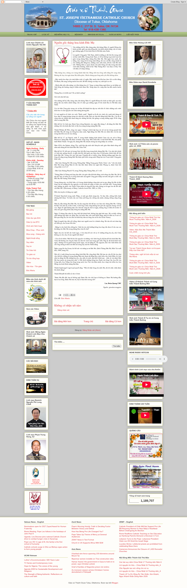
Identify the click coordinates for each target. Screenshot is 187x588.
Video (28, 262)
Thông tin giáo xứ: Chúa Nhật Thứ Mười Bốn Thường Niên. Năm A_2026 (144, 262)
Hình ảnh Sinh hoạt (34, 226)
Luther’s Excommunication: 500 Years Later (41, 560)
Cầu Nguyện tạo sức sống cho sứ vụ (134, 568)
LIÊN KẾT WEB (132, 34)
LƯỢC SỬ (45, 34)
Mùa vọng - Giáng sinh (35, 234)
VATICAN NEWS (115, 34)
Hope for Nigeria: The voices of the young (41, 566)
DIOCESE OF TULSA (96, 34)
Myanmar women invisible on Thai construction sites (93, 559)
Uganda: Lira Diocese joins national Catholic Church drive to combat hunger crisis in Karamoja (45, 538)
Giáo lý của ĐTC (33, 222)
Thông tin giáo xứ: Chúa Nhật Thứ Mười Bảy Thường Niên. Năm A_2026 (144, 237)
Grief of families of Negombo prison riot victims (90, 567)
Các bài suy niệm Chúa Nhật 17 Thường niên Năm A (140, 562)
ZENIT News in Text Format (83, 540)
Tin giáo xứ (30, 254)
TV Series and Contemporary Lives (38, 563)
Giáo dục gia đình (33, 218)
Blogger (115, 583)
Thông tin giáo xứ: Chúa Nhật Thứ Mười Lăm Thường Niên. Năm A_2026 (144, 268)
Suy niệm (30, 242)
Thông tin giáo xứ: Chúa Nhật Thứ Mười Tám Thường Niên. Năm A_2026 (144, 224)
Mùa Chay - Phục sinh (35, 230)
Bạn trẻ (29, 214)
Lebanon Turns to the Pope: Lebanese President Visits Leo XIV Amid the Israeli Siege (138, 540)
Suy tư (29, 246)
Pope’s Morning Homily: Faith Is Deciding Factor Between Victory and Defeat (91, 527)
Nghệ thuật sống (33, 238)
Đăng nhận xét (63, 310)
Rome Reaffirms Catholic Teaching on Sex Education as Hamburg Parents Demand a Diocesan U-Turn (140, 535)
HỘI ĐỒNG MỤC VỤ (62, 34)
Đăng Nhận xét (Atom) (92, 330)
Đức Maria (65, 298)
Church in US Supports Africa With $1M (87, 543)
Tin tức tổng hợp (33, 258)
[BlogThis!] (67, 295)
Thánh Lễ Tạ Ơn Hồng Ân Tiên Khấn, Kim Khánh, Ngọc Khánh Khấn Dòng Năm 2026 (139, 575)
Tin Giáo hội (31, 250)
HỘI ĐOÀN (79, 34)
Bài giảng (30, 210)
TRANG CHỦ (32, 34)
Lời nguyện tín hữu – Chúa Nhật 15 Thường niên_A (140, 565)
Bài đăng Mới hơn (62, 321)
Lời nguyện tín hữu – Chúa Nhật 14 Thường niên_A (140, 571)
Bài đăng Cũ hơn (113, 321)
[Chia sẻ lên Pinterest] (74, 295)
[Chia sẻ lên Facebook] (71, 295)
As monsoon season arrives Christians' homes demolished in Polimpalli (90, 571)
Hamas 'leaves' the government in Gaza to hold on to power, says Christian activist (93, 563)
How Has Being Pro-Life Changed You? (87, 531)
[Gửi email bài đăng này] (64, 295)
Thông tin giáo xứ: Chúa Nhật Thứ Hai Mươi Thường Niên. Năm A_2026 (144, 218)
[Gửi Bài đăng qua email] (60, 295)
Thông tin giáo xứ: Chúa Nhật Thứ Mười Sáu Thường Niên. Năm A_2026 (144, 243)
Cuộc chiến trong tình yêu (139, 273)
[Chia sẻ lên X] (69, 295)
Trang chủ (88, 321)
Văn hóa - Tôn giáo (34, 266)
